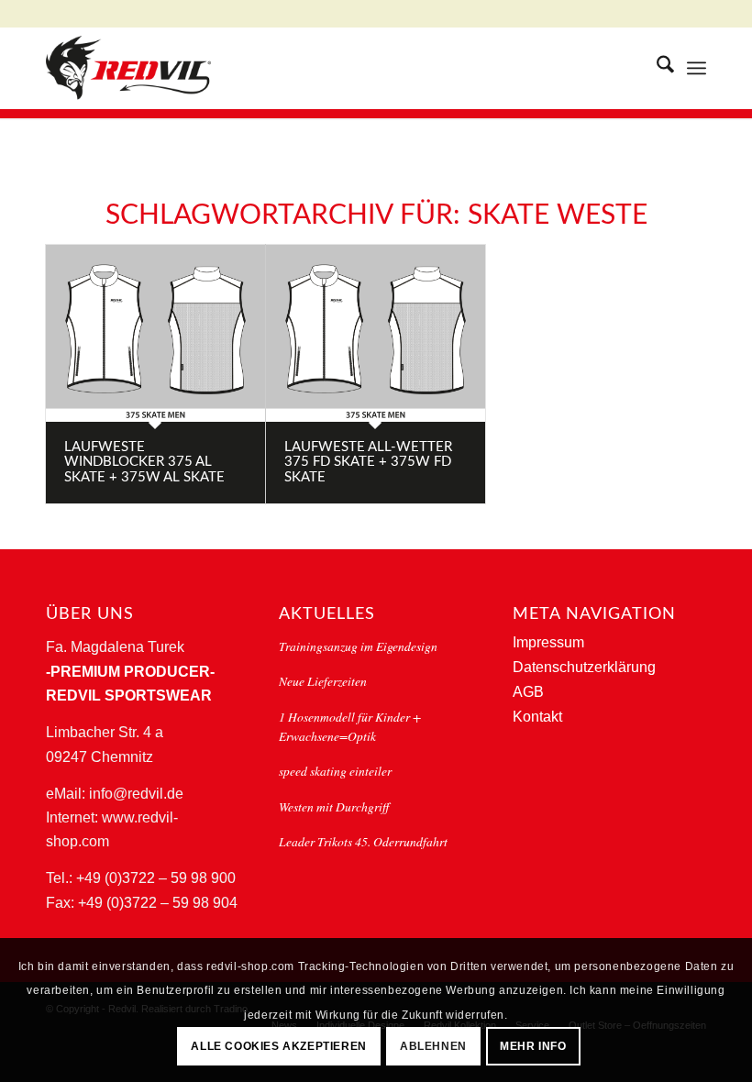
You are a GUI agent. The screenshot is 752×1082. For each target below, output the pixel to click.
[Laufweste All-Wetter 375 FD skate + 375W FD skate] (375, 333)
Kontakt (537, 716)
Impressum (548, 642)
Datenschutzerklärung (584, 667)
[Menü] (696, 68)
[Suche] (656, 68)
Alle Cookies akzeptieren (278, 1046)
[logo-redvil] (128, 68)
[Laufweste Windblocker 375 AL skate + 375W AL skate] (155, 333)
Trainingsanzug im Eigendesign (358, 646)
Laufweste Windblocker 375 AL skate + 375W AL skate (144, 462)
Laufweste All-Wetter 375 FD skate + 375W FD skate (368, 462)
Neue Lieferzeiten (323, 681)
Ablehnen (433, 1046)
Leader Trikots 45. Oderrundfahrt (363, 841)
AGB (528, 692)
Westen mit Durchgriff (334, 806)
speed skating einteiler (335, 770)
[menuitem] (656, 68)
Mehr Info (533, 1046)
